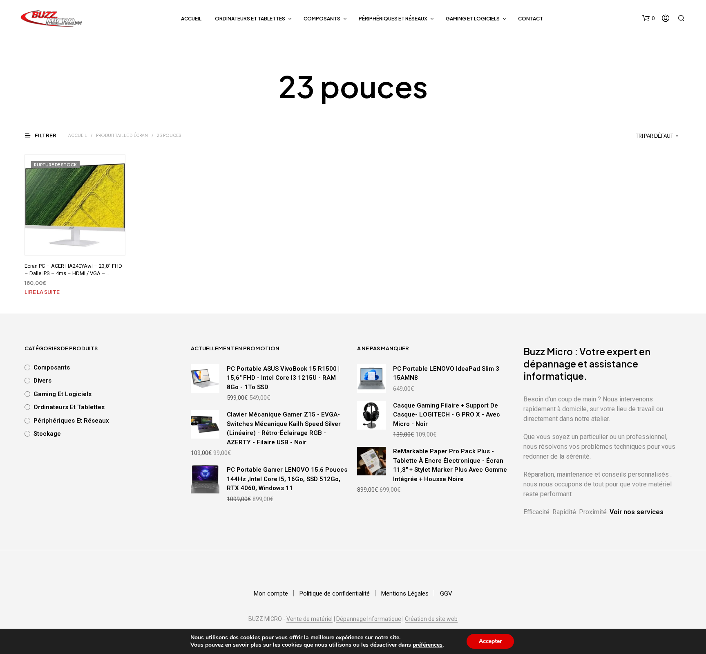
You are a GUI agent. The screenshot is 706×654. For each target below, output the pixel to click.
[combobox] (633, 135)
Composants (322, 19)
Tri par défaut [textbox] (654, 135)
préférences (427, 645)
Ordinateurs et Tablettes (250, 19)
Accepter (490, 641)
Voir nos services (637, 512)
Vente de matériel (309, 619)
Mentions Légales (405, 593)
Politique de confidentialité (334, 593)
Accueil (191, 19)
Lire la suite (42, 292)
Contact (530, 19)
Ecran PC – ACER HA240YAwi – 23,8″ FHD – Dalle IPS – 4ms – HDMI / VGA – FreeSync (73, 273)
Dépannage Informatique (368, 619)
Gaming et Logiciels (473, 19)
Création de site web (431, 619)
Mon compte (271, 593)
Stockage (47, 433)
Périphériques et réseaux (393, 19)
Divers (42, 380)
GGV (446, 593)
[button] (648, 18)
